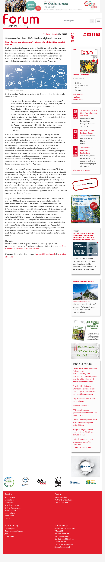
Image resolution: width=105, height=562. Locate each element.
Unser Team (9, 536)
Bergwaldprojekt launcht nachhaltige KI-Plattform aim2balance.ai (83, 432)
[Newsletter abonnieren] (72, 40)
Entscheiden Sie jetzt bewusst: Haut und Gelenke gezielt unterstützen (85, 422)
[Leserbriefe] (72, 34)
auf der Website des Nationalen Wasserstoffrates (35, 247)
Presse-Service (10, 510)
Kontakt (8, 518)
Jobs (6, 533)
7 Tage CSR (59, 531)
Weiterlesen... (78, 94)
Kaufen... (76, 97)
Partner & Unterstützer (64, 500)
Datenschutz (10, 513)
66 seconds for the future (65, 528)
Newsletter (9, 502)
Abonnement (10, 497)
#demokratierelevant (81, 405)
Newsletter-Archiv (12, 505)
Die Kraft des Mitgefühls (64, 539)
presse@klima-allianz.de (46, 254)
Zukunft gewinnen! (62, 547)
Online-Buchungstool (13, 508)
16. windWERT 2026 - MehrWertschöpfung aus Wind (88, 113)
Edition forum (60, 541)
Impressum (9, 516)
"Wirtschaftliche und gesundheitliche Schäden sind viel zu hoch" (85, 413)
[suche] (92, 21)
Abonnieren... (78, 99)
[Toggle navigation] (98, 21)
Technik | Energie (50, 34)
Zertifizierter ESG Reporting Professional (87, 150)
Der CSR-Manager (62, 536)
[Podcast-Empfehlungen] (72, 37)
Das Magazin (10, 528)
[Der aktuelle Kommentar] (85, 184)
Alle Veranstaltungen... (82, 170)
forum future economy (64, 544)
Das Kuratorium (61, 497)
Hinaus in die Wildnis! (81, 301)
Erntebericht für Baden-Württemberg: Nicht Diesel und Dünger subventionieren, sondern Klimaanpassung (85, 390)
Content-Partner (61, 502)
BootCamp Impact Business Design (87, 131)
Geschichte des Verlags (14, 531)
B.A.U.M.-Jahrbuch (62, 533)
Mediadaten (9, 500)
